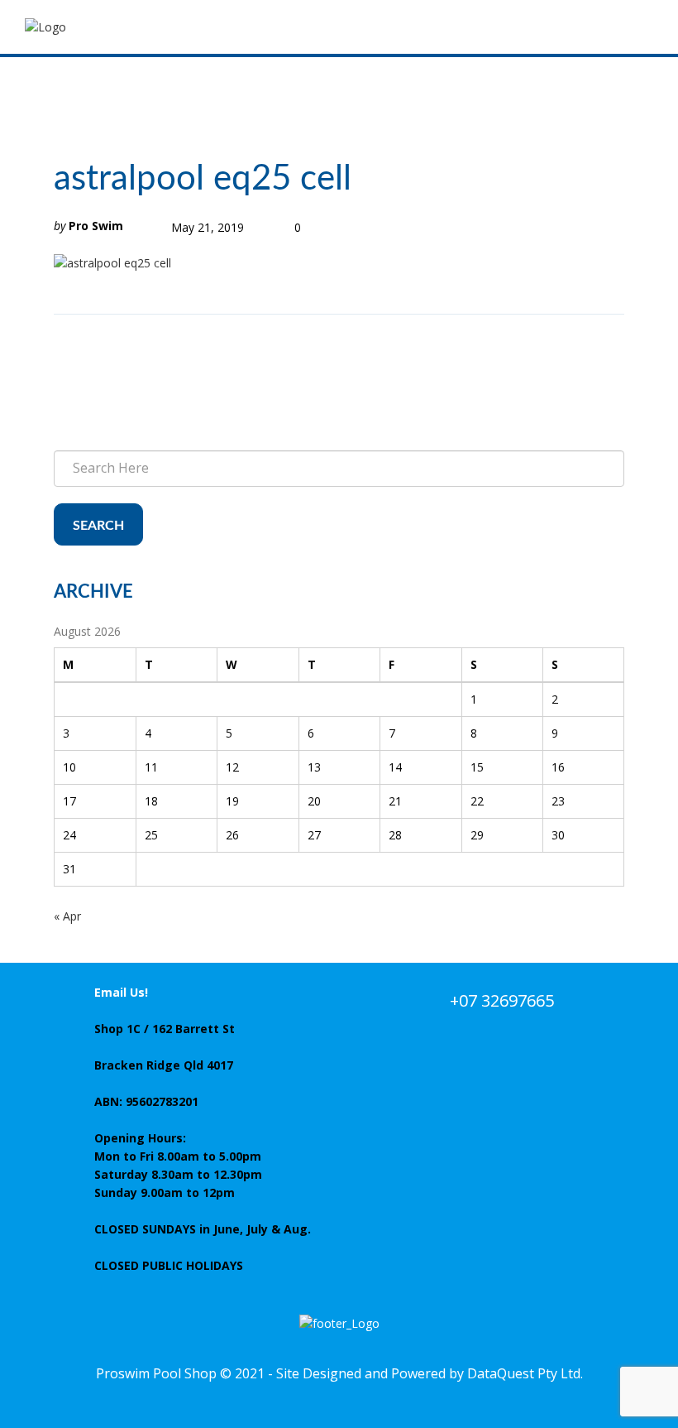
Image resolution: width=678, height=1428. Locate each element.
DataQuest (500, 1373)
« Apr (67, 916)
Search (98, 525)
